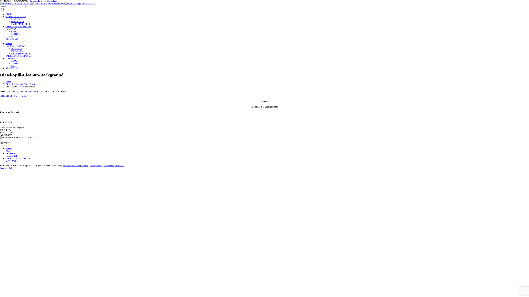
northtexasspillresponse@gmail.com (42, 1)
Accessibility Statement (114, 165)
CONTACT (11, 161)
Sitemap (84, 165)
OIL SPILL (11, 153)
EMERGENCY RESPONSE (18, 158)
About (8, 151)
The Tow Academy (71, 165)
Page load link (6, 168)
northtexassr (35, 91)
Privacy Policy (96, 165)
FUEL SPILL (11, 156)
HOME (9, 148)
